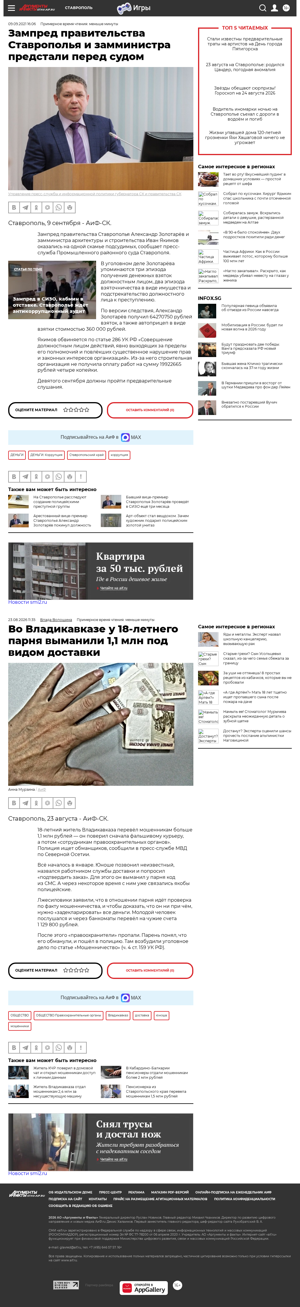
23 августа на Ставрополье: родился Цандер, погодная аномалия (245, 67)
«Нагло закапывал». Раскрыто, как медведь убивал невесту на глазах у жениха (256, 275)
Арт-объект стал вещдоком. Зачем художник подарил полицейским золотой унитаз (157, 520)
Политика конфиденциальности (244, 1199)
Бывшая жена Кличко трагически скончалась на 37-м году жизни (251, 366)
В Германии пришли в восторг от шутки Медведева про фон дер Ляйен (255, 385)
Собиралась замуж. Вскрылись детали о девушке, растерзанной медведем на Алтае (253, 217)
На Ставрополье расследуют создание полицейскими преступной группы (59, 502)
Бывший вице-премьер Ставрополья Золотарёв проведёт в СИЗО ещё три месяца (157, 502)
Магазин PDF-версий (170, 1192)
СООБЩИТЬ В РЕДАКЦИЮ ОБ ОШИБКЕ (80, 1206)
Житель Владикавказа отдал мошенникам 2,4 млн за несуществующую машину (59, 1091)
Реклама (136, 1192)
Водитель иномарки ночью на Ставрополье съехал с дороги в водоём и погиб (245, 114)
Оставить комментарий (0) (150, 410)
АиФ (42, 789)
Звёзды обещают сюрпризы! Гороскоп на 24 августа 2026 (245, 91)
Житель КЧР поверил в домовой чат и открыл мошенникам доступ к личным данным (64, 1073)
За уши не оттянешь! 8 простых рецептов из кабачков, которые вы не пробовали (257, 678)
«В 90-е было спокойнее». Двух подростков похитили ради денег (254, 234)
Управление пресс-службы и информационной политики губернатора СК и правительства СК (94, 194)
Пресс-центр (110, 1192)
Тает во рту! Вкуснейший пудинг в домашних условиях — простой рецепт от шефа (254, 179)
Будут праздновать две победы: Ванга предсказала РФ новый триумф (250, 348)
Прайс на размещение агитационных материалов (160, 1199)
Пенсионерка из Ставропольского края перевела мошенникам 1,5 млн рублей (156, 1091)
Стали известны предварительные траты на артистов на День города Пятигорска (245, 44)
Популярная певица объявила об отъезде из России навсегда (250, 308)
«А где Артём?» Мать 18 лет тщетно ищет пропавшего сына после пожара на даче (255, 697)
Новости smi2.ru (27, 602)
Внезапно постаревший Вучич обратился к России (249, 404)
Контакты (98, 1199)
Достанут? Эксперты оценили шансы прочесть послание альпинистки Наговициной (257, 735)
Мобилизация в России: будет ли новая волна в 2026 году (252, 327)
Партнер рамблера (99, 1285)
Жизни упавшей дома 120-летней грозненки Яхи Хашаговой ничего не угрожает (245, 137)
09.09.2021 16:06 (22, 24)
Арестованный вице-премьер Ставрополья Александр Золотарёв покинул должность (62, 520)
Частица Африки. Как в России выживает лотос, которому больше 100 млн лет (255, 256)
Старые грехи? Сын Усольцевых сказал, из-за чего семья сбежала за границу (256, 658)
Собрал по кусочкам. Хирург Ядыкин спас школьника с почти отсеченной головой (257, 198)
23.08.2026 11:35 (21, 620)
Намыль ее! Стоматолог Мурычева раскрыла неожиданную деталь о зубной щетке (254, 716)
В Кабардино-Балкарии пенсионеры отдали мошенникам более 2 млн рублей (157, 1073)
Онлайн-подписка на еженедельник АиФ (233, 1192)
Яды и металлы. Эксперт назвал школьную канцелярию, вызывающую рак (252, 639)
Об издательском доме (70, 1192)
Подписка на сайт (65, 1199)
